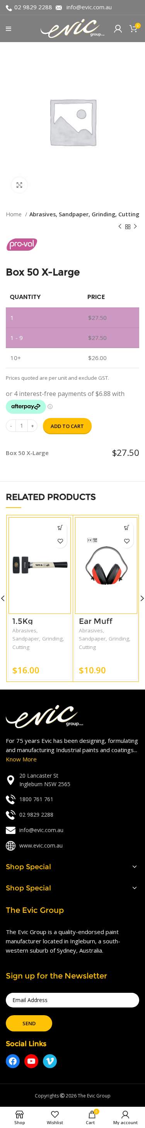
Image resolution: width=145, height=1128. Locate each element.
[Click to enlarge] (19, 185)
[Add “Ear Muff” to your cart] (126, 528)
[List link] (72, 780)
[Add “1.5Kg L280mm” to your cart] (60, 528)
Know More (21, 759)
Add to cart (67, 426)
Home (14, 214)
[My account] (118, 28)
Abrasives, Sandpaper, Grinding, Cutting (84, 214)
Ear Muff (96, 621)
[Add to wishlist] (60, 541)
